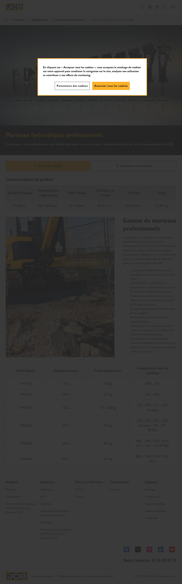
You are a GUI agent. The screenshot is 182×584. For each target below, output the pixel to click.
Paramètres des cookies (72, 85)
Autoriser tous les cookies (111, 85)
